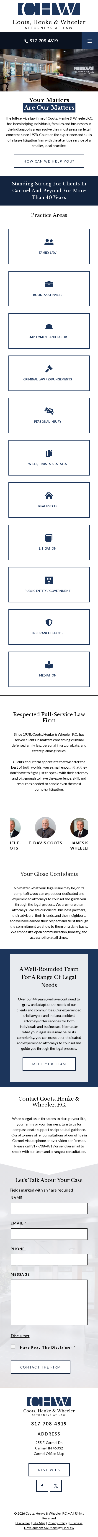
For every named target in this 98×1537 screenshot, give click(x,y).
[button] (89, 41)
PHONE (18, 1249)
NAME (17, 1197)
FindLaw (68, 1528)
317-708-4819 (43, 40)
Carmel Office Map (49, 1453)
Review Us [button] (49, 1470)
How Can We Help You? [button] (49, 161)
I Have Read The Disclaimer (46, 1347)
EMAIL (18, 1223)
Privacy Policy (57, 1523)
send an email (69, 1146)
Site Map (39, 1523)
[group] (43, 833)
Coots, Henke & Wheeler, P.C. (46, 1513)
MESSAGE (20, 1274)
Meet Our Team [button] (49, 1064)
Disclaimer (20, 1335)
